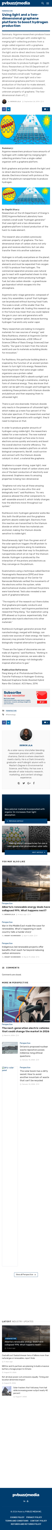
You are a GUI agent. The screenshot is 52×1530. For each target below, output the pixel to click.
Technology (11, 715)
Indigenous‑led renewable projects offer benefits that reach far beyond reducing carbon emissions (23, 949)
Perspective (7, 10)
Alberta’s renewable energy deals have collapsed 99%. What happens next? (26, 909)
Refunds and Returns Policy (26, 1524)
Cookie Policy (17, 1517)
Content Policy (38, 1521)
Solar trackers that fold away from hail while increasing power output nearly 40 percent (30, 1390)
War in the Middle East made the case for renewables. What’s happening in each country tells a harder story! (23, 928)
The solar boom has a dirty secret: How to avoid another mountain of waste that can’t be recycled (34, 1076)
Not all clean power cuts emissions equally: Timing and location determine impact (25, 1378)
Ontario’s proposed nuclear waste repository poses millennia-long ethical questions (34, 1051)
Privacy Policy (34, 1517)
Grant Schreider (12, 936)
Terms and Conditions (16, 1521)
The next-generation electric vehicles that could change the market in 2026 (25, 1030)
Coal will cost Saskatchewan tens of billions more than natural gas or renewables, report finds (25, 1356)
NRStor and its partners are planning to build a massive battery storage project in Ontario (25, 1367)
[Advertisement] (22, 1297)
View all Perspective (24, 1274)
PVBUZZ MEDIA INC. (33, 1512)
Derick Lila (15, 101)
